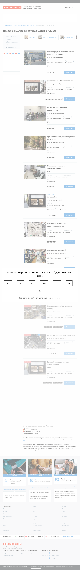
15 (8, 283)
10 (44, 283)
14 (57, 283)
